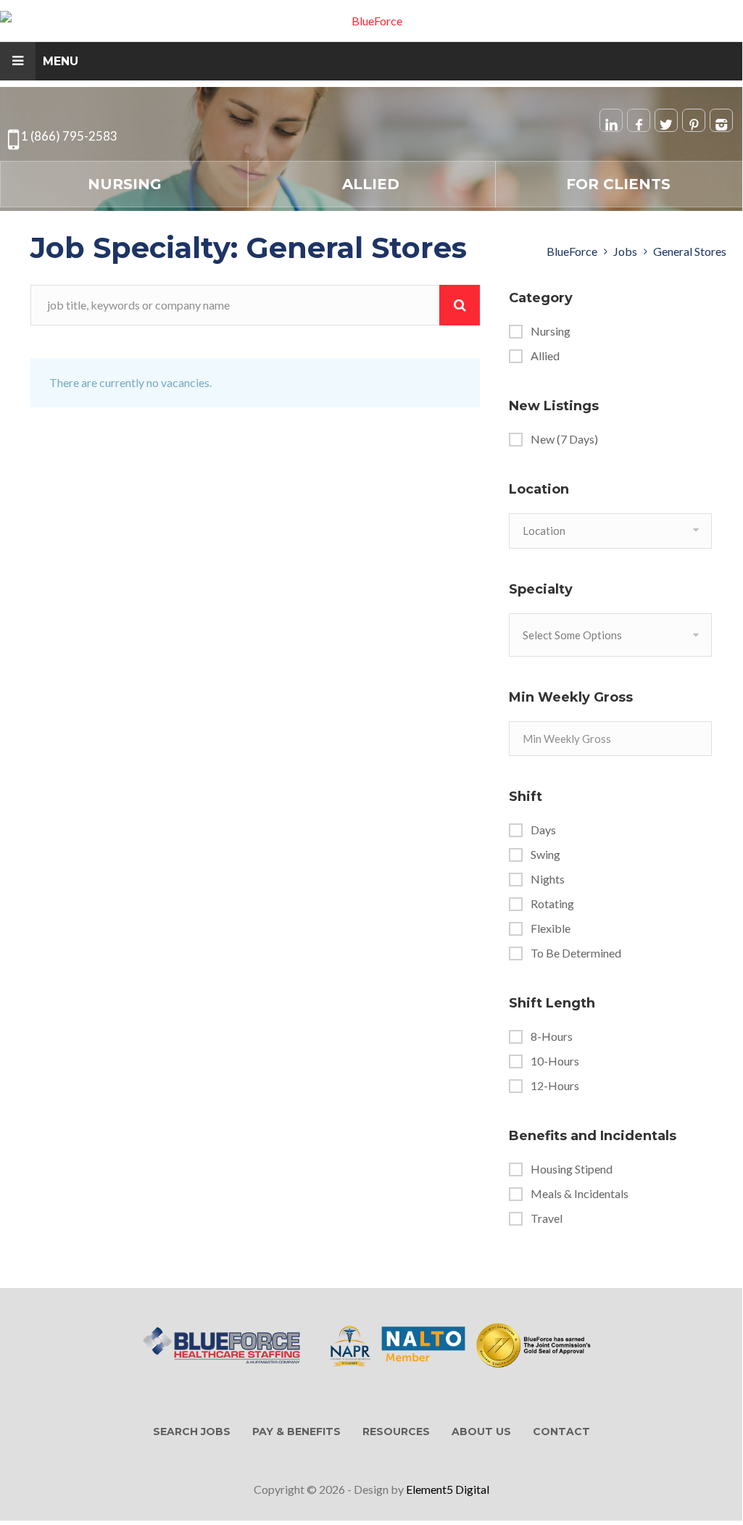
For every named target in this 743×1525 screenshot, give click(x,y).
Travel (547, 1218)
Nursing (125, 184)
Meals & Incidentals (579, 1193)
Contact (561, 1431)
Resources (396, 1431)
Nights (548, 879)
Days (543, 829)
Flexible (550, 928)
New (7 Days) (564, 439)
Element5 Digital (447, 1489)
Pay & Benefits (296, 1431)
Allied (370, 184)
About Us (481, 1431)
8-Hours (552, 1036)
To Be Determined (576, 953)
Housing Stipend (572, 1169)
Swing (545, 854)
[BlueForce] (371, 20)
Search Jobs (192, 1431)
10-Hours (555, 1061)
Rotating (552, 903)
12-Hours (555, 1085)
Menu (60, 61)
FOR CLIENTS (618, 184)
